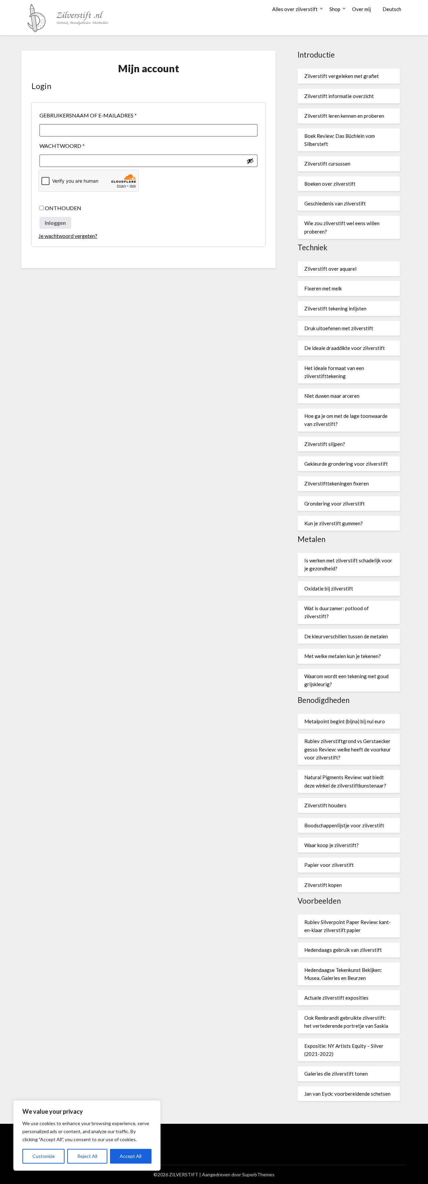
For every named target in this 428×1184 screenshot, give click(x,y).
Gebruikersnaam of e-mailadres (98, 115)
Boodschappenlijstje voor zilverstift (344, 825)
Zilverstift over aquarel (330, 269)
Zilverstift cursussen (327, 164)
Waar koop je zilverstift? (331, 845)
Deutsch (392, 9)
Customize (43, 1156)
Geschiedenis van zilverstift (335, 203)
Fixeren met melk (323, 288)
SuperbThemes (258, 1174)
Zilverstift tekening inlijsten (335, 308)
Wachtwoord (72, 145)
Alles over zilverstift (295, 9)
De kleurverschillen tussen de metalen (346, 636)
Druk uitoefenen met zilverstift (338, 328)
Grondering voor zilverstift (334, 503)
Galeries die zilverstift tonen (336, 1074)
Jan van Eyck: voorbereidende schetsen (347, 1094)
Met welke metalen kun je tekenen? (342, 656)
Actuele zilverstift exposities (336, 998)
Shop (334, 9)
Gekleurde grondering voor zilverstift (346, 464)
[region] (86, 1135)
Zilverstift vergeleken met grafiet (341, 76)
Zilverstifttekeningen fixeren (336, 483)
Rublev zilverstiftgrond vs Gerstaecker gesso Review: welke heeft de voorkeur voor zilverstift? (347, 749)
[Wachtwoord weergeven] (250, 161)
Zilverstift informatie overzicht (339, 96)
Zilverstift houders (325, 805)
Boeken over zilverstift (329, 184)
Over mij (361, 9)
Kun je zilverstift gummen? (333, 523)
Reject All (87, 1156)
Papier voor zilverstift (329, 865)
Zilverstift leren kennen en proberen (344, 116)
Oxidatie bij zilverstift (328, 588)
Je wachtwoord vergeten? (67, 236)
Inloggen (55, 222)
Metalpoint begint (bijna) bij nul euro (344, 721)
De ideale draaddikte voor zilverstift (344, 348)
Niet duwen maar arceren (331, 396)
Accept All (130, 1156)
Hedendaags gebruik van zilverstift (343, 950)
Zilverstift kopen (323, 885)
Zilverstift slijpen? (324, 444)
